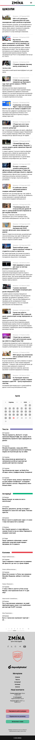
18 (10, 415)
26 (13, 418)
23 (30, 415)
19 (13, 415)
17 (6, 415)
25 (10, 418)
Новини (17, 677)
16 (30, 411)
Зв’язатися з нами (17, 721)
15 (26, 411)
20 (17, 415)
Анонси (17, 687)
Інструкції (6, 493)
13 (17, 411)
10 (6, 411)
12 (13, 411)
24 (6, 418)
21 (21, 415)
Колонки (6, 552)
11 (10, 411)
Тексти (5, 429)
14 (21, 411)
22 (26, 415)
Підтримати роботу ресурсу (17, 711)
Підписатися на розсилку (17, 716)
